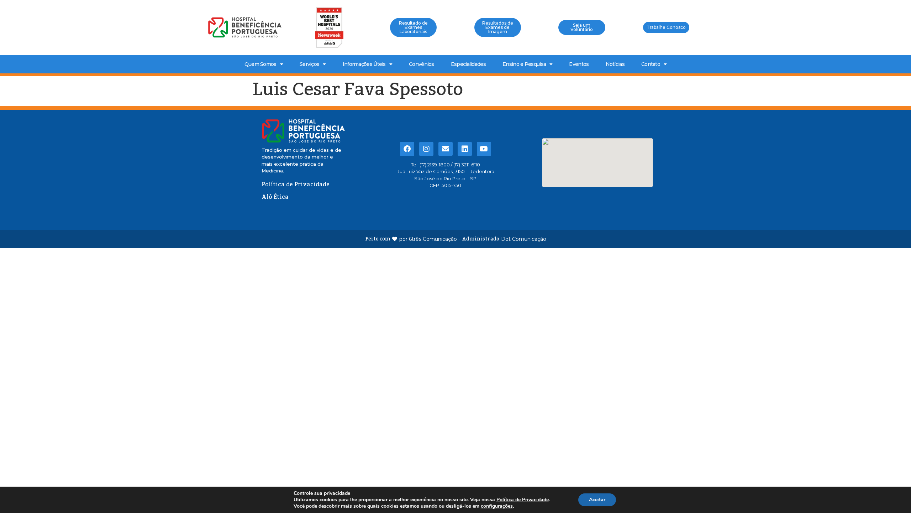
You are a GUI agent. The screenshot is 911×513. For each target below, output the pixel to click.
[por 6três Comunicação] (394, 239)
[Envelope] (445, 149)
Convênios (421, 64)
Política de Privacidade (522, 499)
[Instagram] (426, 149)
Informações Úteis (364, 64)
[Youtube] (484, 149)
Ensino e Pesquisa (524, 64)
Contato (650, 64)
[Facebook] (407, 149)
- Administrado (479, 239)
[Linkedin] (465, 149)
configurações (497, 506)
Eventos (579, 64)
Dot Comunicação (523, 239)
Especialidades (468, 64)
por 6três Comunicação (428, 239)
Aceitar (597, 499)
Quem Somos (260, 64)
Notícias (615, 64)
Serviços (309, 64)
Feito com (377, 239)
